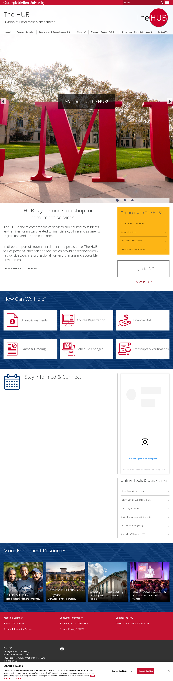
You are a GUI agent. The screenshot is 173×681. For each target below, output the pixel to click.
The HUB (17, 14)
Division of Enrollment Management (29, 22)
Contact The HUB (124, 617)
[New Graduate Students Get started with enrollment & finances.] (149, 581)
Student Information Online (18, 629)
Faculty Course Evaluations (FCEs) (136, 500)
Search (162, 2)
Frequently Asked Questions (74, 623)
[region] (86, 671)
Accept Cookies (146, 671)
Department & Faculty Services (136, 32)
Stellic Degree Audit (130, 508)
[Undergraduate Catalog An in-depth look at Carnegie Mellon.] (107, 581)
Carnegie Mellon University (24, 3)
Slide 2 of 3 (125, 200)
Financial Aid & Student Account (53, 32)
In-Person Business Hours (132, 223)
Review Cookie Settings (122, 671)
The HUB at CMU (130, 469)
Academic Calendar (25, 32)
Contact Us (163, 32)
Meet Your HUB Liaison (131, 240)
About (8, 32)
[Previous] (3, 101)
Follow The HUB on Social (132, 249)
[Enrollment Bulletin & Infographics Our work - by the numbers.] (65, 581)
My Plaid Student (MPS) (132, 525)
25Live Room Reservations (133, 491)
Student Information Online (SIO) (136, 517)
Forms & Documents (14, 623)
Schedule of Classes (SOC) (133, 534)
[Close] (169, 671)
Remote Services (128, 232)
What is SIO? (143, 282)
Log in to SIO (143, 268)
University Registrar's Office (104, 32)
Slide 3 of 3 (132, 200)
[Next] (169, 101)
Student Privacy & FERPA (72, 629)
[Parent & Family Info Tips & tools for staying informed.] (23, 581)
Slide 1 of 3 (117, 200)
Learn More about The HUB (20, 268)
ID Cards (80, 32)
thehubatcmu (146, 469)
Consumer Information (71, 617)
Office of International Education (132, 623)
